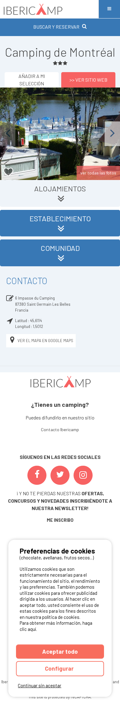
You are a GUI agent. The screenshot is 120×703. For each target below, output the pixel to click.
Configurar (60, 668)
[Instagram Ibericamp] (83, 475)
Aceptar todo (60, 651)
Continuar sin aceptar (39, 685)
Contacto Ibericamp (60, 429)
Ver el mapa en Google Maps (45, 340)
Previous (7, 133)
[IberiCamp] (49, 9)
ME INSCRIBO (60, 520)
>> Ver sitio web (88, 80)
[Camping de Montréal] (60, 134)
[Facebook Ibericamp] (36, 475)
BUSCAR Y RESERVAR (56, 27)
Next (112, 133)
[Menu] (109, 9)
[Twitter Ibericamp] (60, 475)
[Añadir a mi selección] (8, 172)
